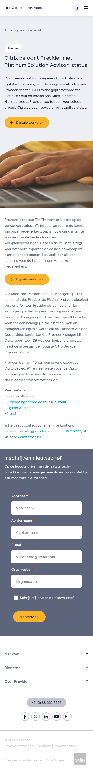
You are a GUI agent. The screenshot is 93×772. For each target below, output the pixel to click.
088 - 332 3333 (68, 431)
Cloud (11, 413)
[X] (35, 716)
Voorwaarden (65, 746)
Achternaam (21, 520)
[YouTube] (56, 716)
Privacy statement (19, 746)
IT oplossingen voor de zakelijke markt (36, 402)
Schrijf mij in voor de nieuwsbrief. (47, 597)
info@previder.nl (37, 431)
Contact (44, 746)
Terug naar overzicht (25, 30)
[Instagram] (67, 716)
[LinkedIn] (46, 716)
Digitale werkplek (29, 122)
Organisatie (20, 569)
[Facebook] (25, 716)
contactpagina (29, 437)
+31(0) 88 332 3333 (46, 702)
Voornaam (19, 496)
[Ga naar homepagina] (24, 7)
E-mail (16, 545)
